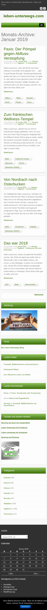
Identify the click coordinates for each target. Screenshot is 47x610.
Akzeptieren (25, 606)
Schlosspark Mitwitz (11, 369)
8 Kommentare (31, 124)
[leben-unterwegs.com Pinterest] (41, 8)
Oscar (6, 393)
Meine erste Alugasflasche (19, 398)
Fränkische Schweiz (22, 159)
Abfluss (7, 98)
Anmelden (7, 584)
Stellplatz (33, 227)
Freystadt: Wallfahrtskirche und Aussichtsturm (21, 364)
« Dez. (10, 573)
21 (4, 566)
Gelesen (7, 488)
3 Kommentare (31, 189)
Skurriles (7, 498)
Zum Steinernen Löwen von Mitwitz (17, 375)
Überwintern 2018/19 (12, 167)
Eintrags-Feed (8, 587)
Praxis (29, 102)
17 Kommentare (31, 63)
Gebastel (7, 478)
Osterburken (19, 227)
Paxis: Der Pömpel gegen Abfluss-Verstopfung (20, 53)
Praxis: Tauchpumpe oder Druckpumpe (26, 393)
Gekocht (7, 483)
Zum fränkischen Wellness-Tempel (18, 116)
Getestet (7, 493)
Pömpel (18, 102)
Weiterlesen (8, 92)
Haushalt (30, 98)
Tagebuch (20, 63)
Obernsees (9, 163)
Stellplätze (7, 503)
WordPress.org (9, 592)
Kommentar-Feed (10, 589)
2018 (6, 284)
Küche (7, 102)
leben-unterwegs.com (23, 16)
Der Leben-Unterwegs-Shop (12, 348)
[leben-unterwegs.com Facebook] (44, 8)
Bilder (18, 98)
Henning (35, 61)
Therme (21, 163)
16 (17, 562)
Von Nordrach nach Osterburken (20, 181)
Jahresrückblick (30, 284)
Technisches (8, 514)
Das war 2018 (16, 243)
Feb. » (36, 573)
